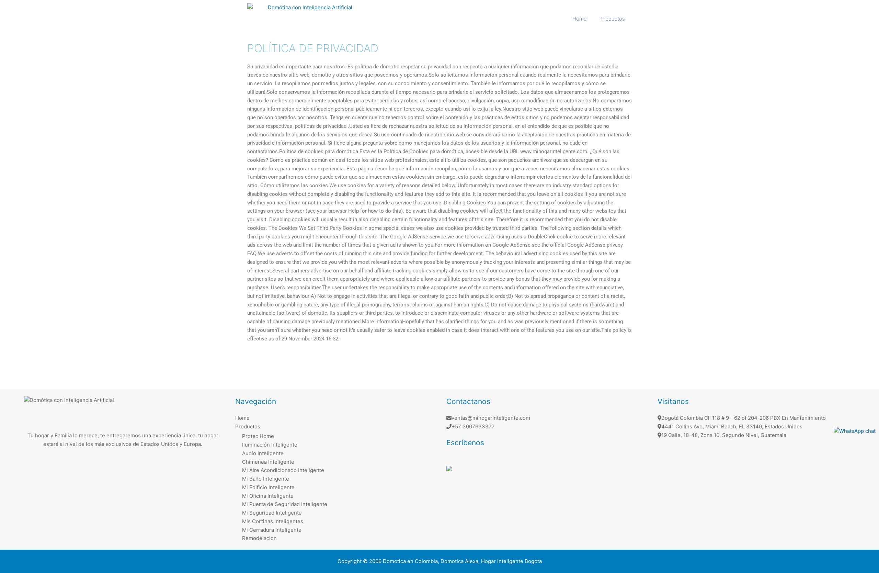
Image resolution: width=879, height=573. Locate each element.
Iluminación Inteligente (269, 444)
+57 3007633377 (473, 426)
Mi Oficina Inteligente (268, 496)
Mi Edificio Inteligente (268, 487)
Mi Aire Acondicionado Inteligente (283, 470)
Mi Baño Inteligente (265, 478)
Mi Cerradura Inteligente (271, 530)
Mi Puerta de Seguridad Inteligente (284, 504)
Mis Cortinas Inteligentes (272, 521)
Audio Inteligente (263, 453)
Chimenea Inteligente (268, 462)
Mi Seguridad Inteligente (272, 512)
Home (579, 18)
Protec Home (258, 436)
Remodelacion (259, 538)
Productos (613, 18)
